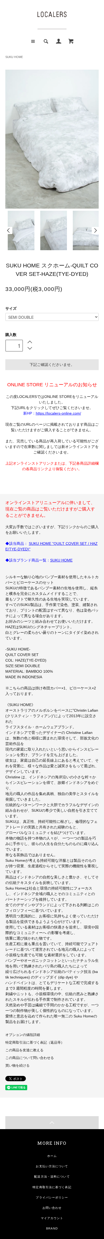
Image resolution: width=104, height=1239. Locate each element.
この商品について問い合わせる (29, 1058)
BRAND (52, 1228)
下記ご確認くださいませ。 (52, 364)
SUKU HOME (14, 57)
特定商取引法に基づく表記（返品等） (34, 1042)
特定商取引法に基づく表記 (52, 1187)
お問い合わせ (52, 1207)
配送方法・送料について (52, 1176)
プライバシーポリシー (52, 1197)
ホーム (52, 1155)
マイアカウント (52, 1218)
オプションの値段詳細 (22, 1035)
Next (95, 230)
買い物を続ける (17, 1065)
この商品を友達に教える (24, 1050)
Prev (8, 230)
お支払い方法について (52, 1166)
